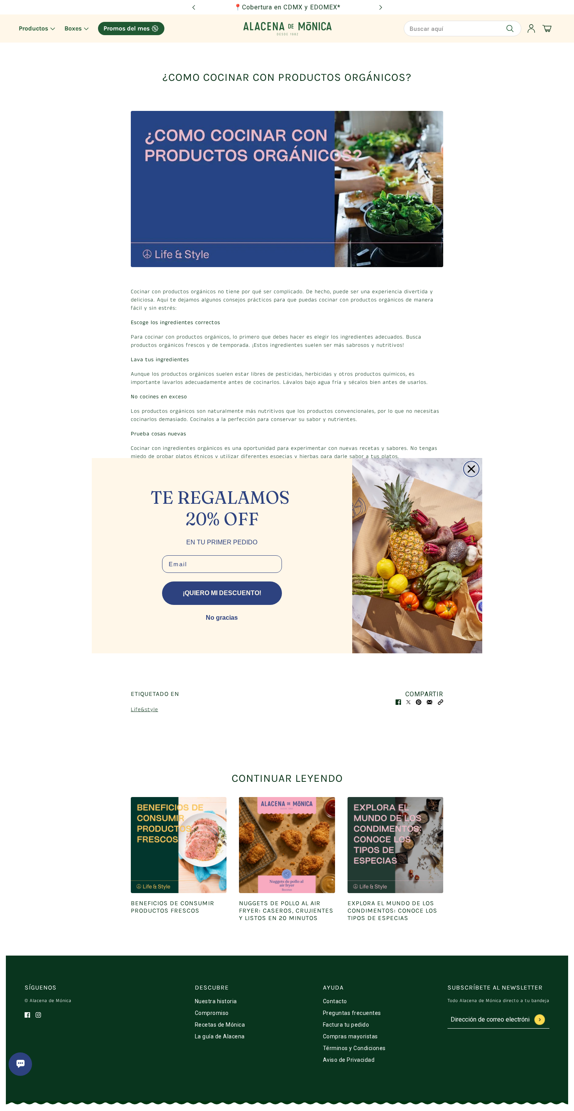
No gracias (222, 617)
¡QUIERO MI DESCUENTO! (222, 593)
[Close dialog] (471, 469)
